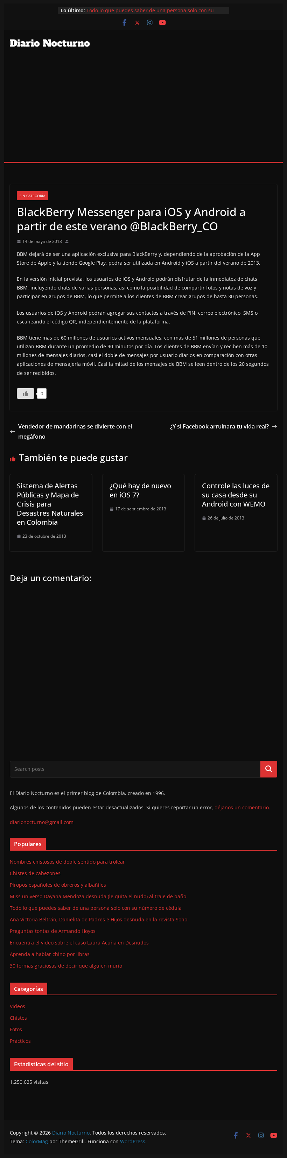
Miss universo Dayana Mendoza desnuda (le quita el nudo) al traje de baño (98, 896)
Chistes (18, 1017)
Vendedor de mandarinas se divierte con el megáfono (75, 431)
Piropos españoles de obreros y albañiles (58, 884)
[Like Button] (25, 393)
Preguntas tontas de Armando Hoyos (53, 931)
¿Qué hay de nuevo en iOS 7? (140, 490)
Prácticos (20, 1041)
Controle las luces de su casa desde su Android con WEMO (236, 495)
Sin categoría (32, 195)
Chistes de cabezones (35, 873)
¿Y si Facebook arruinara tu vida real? (219, 426)
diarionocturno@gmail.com (42, 822)
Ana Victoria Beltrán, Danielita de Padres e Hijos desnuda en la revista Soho (98, 919)
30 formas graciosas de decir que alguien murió (66, 965)
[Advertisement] (143, 109)
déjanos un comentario (242, 807)
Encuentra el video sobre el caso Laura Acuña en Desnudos (79, 942)
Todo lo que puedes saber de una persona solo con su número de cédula (96, 908)
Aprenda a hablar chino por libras (50, 954)
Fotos (16, 1029)
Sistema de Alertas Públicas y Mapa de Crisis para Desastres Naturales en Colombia (50, 504)
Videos (17, 1006)
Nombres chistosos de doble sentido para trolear (67, 861)
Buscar (268, 769)
